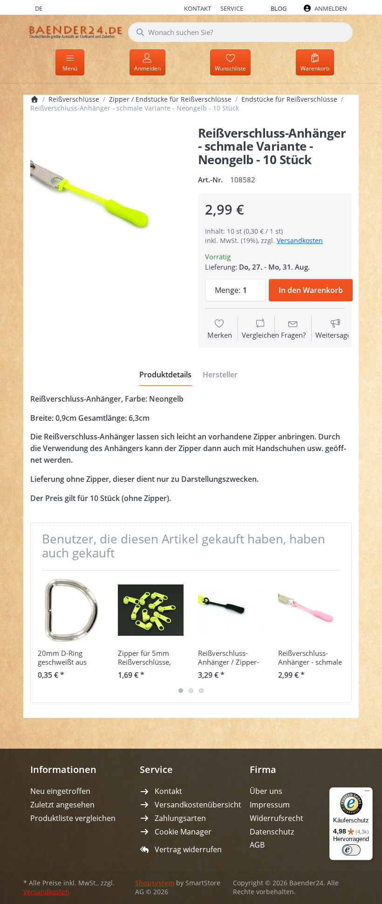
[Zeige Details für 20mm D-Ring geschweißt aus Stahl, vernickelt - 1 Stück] (70, 610)
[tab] (165, 374)
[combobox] (240, 32)
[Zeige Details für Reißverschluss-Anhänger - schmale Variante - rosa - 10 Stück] (311, 610)
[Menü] (367, 793)
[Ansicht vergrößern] (107, 204)
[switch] (351, 849)
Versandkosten (300, 240)
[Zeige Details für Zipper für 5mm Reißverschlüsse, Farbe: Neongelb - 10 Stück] (151, 610)
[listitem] (107, 204)
